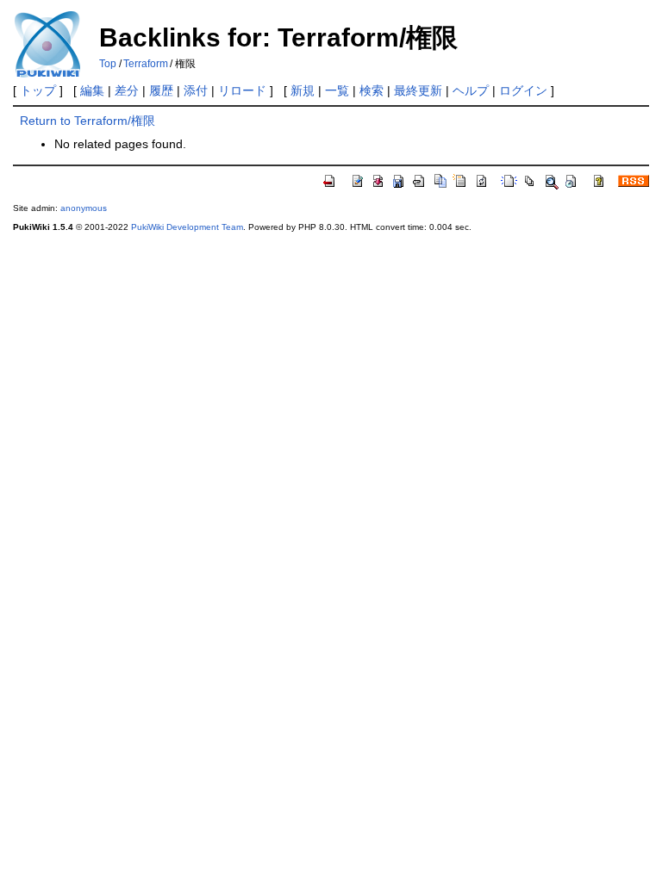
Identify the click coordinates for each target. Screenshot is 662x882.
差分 (127, 90)
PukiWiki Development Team (187, 227)
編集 (92, 90)
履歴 (161, 90)
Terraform (145, 64)
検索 (371, 90)
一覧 (337, 90)
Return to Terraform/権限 (87, 120)
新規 (302, 90)
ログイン (523, 90)
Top (107, 64)
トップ (38, 90)
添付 (196, 90)
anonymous (83, 208)
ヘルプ (471, 90)
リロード (242, 90)
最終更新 (418, 90)
